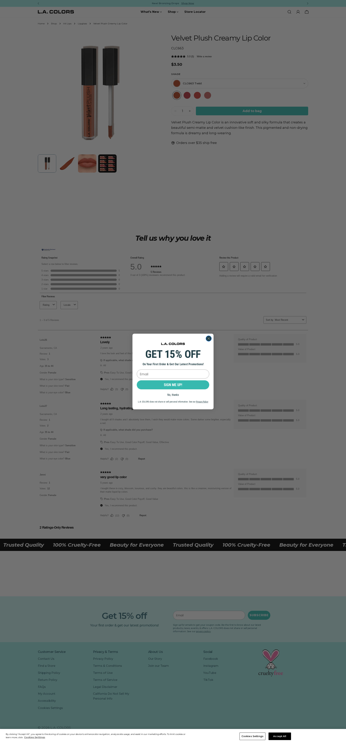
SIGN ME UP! (173, 385)
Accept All (279, 736)
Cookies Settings (252, 736)
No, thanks (173, 395)
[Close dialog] (208, 338)
